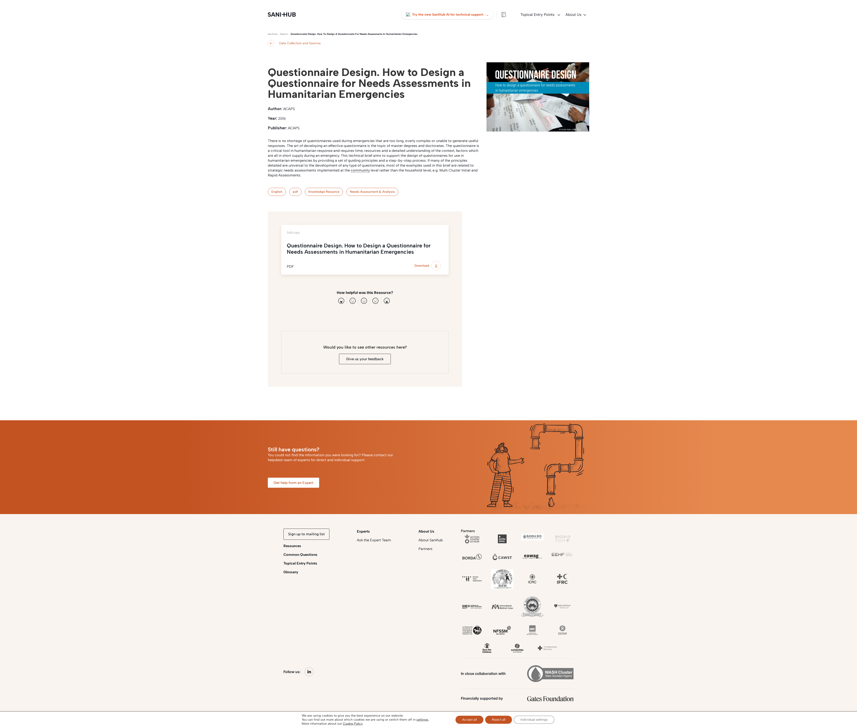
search (284, 34)
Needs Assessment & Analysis (372, 192)
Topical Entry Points (537, 14)
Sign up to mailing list (306, 534)
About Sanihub (430, 540)
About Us (573, 14)
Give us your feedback (365, 359)
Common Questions (300, 554)
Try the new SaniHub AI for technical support (450, 14)
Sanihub (272, 34)
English (276, 192)
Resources (292, 546)
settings (422, 720)
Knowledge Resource (323, 192)
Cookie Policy (353, 724)
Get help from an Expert (293, 483)
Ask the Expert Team (374, 540)
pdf (295, 192)
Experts (363, 531)
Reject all (498, 720)
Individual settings (534, 720)
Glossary (290, 572)
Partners (425, 549)
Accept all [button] (469, 720)
